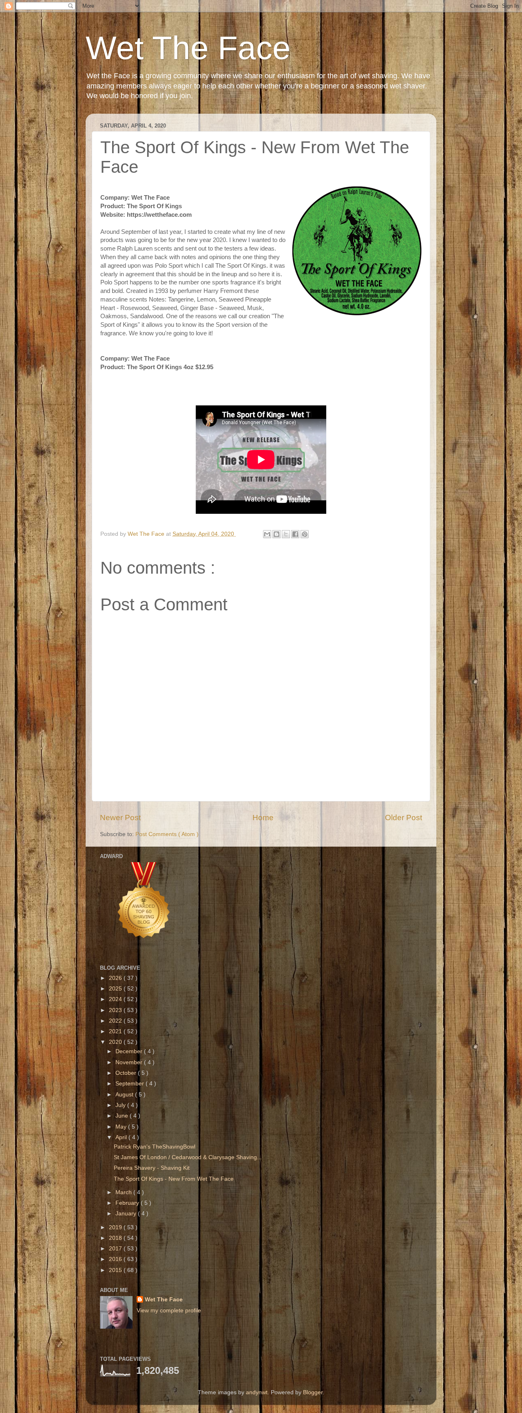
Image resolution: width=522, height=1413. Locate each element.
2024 (116, 999)
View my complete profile (169, 1310)
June (122, 1116)
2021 (116, 1031)
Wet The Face (188, 48)
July (121, 1105)
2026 (116, 978)
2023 (116, 1010)
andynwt (257, 1392)
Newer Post (120, 817)
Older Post (403, 817)
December (129, 1051)
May (121, 1127)
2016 (116, 1259)
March (124, 1192)
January (126, 1214)
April (121, 1137)
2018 (116, 1238)
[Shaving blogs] (144, 948)
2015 (116, 1270)
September (130, 1084)
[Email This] (267, 534)
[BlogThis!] (276, 534)
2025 (116, 989)
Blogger (313, 1392)
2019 (116, 1227)
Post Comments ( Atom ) (167, 834)
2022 (116, 1021)
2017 (116, 1249)
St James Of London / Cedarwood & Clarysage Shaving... (188, 1157)
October (126, 1073)
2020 (116, 1042)
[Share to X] (286, 534)
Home (263, 817)
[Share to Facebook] (295, 534)
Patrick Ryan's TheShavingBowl (154, 1147)
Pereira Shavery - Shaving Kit (152, 1168)
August (125, 1095)
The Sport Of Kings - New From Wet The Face (174, 1179)
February (128, 1203)
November (129, 1062)
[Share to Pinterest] (305, 534)
